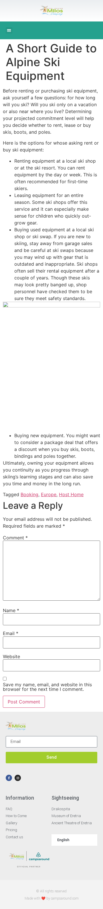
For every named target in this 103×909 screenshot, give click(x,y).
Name (11, 610)
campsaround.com (65, 898)
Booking (29, 494)
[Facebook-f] (9, 778)
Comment (15, 537)
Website (11, 656)
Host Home (71, 494)
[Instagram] (18, 778)
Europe (48, 494)
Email (10, 633)
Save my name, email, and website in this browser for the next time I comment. (47, 686)
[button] (9, 30)
